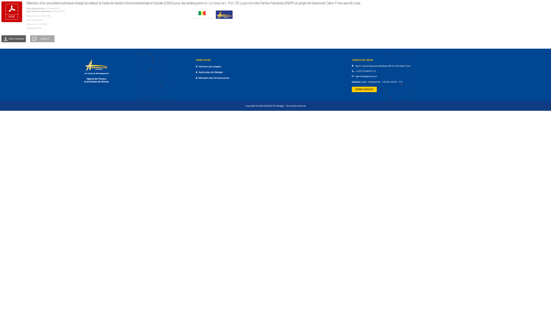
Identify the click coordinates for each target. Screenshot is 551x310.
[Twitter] (326, 3)
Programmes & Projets (266, 14)
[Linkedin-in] (337, 3)
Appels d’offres (319, 14)
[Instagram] (343, 3)
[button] (364, 89)
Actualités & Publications (295, 14)
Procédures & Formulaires (251, 17)
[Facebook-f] (332, 3)
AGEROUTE (246, 14)
